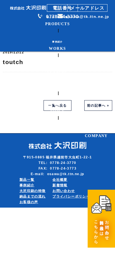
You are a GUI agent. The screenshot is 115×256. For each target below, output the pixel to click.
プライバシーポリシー (71, 196)
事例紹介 (27, 185)
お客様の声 (29, 202)
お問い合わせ (63, 191)
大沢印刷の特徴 (33, 191)
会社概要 (60, 180)
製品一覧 (27, 180)
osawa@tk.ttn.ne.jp (87, 16)
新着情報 (60, 185)
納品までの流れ (33, 196)
